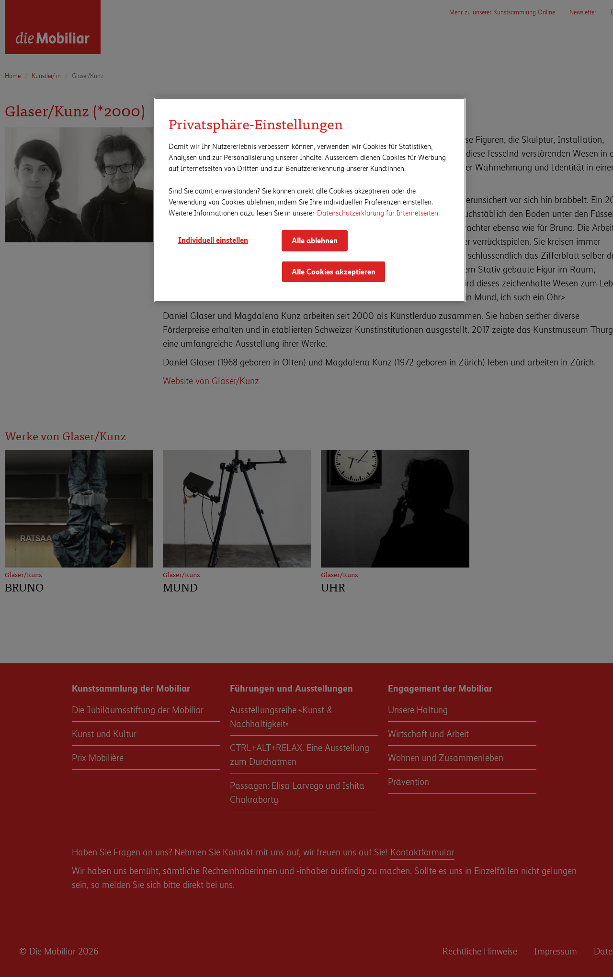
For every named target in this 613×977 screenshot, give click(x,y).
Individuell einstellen (213, 239)
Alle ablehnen (315, 240)
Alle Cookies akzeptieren (333, 271)
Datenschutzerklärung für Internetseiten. (378, 212)
